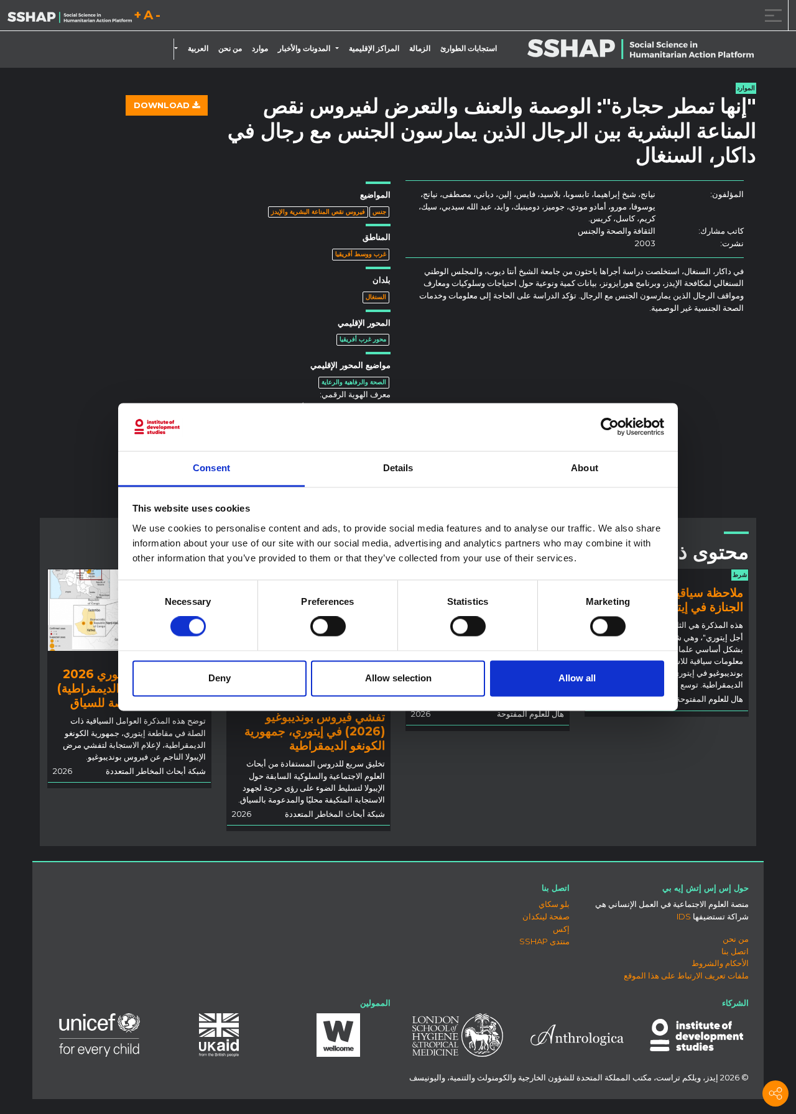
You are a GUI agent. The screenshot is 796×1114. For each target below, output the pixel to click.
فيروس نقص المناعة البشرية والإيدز (318, 211)
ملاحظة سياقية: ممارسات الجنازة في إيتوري (679, 599)
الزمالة (419, 48)
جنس (379, 211)
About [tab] (584, 468)
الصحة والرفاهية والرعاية (354, 382)
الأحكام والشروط (720, 963)
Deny (219, 678)
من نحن (230, 48)
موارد (260, 48)
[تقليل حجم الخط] (157, 17)
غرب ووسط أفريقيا (360, 254)
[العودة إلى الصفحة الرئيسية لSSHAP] (69, 16)
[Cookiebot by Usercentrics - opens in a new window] (609, 427)
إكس (561, 929)
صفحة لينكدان (546, 916)
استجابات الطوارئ (468, 48)
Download (163, 105)
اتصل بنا (735, 951)
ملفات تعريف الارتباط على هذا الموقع (686, 975)
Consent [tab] (211, 468)
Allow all (577, 678)
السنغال (376, 296)
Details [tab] (398, 468)
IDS (684, 916)
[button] (339, 48)
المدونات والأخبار (304, 48)
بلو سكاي (554, 904)
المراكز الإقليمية (374, 48)
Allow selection (398, 678)
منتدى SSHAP (544, 941)
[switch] (328, 627)
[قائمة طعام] (771, 15)
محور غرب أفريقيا (363, 339)
